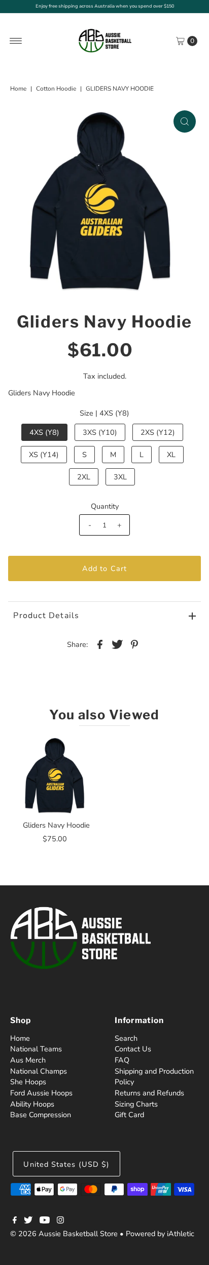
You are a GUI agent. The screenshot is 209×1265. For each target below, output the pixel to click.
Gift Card (129, 1115)
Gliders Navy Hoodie (56, 825)
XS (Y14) (44, 455)
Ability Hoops (32, 1104)
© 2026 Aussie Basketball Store (64, 1234)
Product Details (46, 615)
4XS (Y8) (44, 432)
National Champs (38, 1071)
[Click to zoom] (184, 121)
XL (171, 455)
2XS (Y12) (158, 432)
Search (126, 1038)
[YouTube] (45, 1221)
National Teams (36, 1049)
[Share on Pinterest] (134, 643)
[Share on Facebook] (100, 643)
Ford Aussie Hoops (41, 1093)
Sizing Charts (136, 1104)
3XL (120, 477)
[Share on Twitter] (117, 643)
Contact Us (133, 1049)
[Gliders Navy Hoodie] (56, 775)
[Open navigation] (16, 41)
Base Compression (40, 1115)
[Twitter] (28, 1221)
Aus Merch (28, 1060)
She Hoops (28, 1082)
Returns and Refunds (149, 1093)
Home (18, 89)
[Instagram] (60, 1221)
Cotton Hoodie (56, 89)
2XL (83, 477)
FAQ (122, 1060)
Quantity (105, 506)
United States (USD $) (66, 1164)
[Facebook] (15, 1221)
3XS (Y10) (100, 432)
